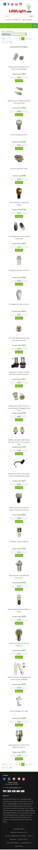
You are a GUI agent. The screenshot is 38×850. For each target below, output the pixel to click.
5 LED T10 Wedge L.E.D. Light (19, 711)
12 (26, 38)
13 (29, 38)
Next (10, 42)
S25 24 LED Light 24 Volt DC (19, 135)
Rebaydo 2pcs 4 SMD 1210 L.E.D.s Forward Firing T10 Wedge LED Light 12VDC (19, 408)
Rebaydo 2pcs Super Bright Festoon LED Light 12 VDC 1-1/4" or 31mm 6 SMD (19, 442)
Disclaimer (13, 839)
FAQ (30, 836)
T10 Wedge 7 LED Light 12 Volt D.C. (19, 270)
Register (29, 19)
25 (3, 42)
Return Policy (19, 846)
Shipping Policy (26, 843)
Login (23, 19)
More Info (19, 81)
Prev (3, 38)
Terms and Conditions (12, 843)
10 (19, 38)
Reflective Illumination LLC (18, 832)
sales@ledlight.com (15, 787)
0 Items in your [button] (10, 19)
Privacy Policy (22, 839)
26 (6, 42)
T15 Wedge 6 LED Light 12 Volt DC (19, 304)
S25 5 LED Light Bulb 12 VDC (19, 169)
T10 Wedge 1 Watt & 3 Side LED (19, 541)
